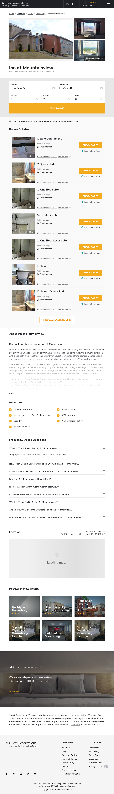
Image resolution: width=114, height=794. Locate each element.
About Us (66, 747)
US (103, 534)
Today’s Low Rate (92, 151)
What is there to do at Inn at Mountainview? (33, 502)
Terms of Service (69, 759)
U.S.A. (30, 14)
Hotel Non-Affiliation (71, 774)
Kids (77, 96)
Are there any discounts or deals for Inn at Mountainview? (40, 509)
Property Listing (69, 770)
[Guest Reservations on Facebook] (8, 773)
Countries (21, 14)
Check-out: (64, 84)
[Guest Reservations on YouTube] (34, 773)
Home (11, 14)
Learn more (72, 121)
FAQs (64, 751)
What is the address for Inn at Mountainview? (34, 448)
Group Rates (94, 755)
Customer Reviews (70, 755)
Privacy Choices (96, 766)
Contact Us (94, 747)
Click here (75, 724)
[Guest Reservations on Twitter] (14, 773)
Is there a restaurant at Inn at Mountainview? (34, 486)
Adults (46, 96)
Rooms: (14, 96)
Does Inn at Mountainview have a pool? (30, 479)
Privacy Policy (68, 762)
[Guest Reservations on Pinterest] (28, 773)
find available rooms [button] (57, 320)
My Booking (94, 751)
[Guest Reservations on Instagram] (21, 773)
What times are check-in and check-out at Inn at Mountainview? (44, 471)
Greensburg (40, 14)
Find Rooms (57, 108)
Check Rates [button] (90, 145)
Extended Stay (95, 762)
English (69, 4)
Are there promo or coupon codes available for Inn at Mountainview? (46, 517)
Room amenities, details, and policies (52, 157)
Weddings (93, 759)
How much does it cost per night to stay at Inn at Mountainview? (44, 463)
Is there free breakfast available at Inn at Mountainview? (39, 494)
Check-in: (15, 84)
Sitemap (65, 766)
